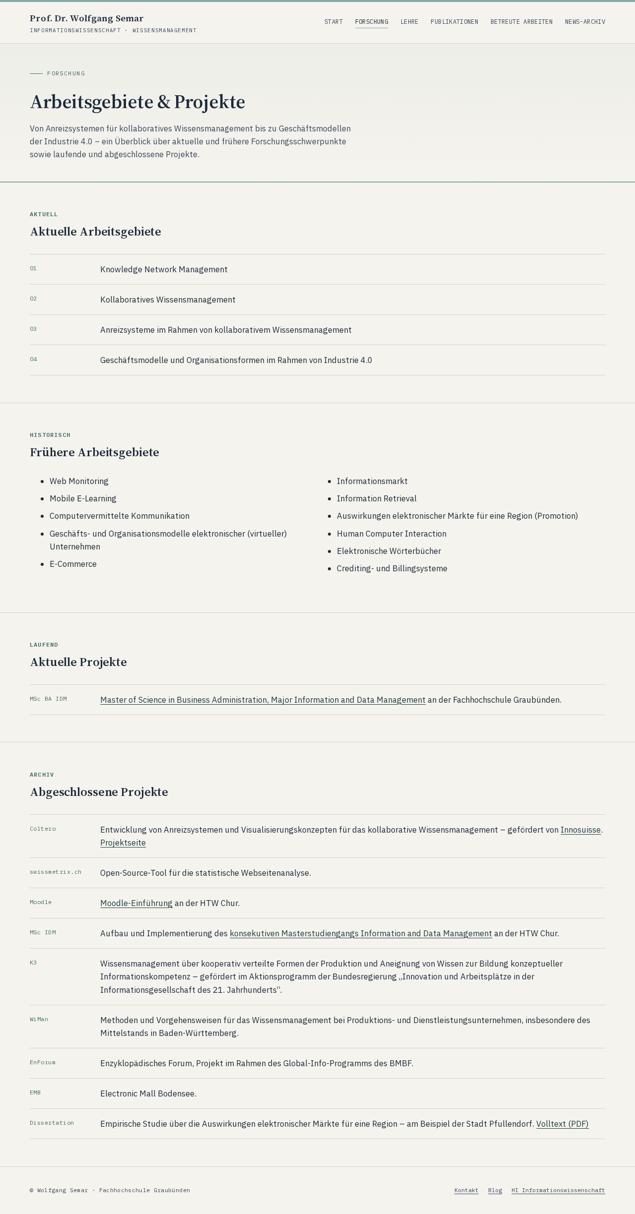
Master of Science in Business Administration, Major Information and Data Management (263, 699)
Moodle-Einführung (136, 903)
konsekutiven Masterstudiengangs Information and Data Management (361, 933)
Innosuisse (581, 829)
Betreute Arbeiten (522, 21)
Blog (495, 1190)
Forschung (371, 21)
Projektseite (123, 842)
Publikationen (454, 21)
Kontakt (466, 1190)
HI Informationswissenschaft (558, 1190)
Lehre (409, 21)
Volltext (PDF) (562, 1123)
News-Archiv (585, 21)
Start (333, 21)
